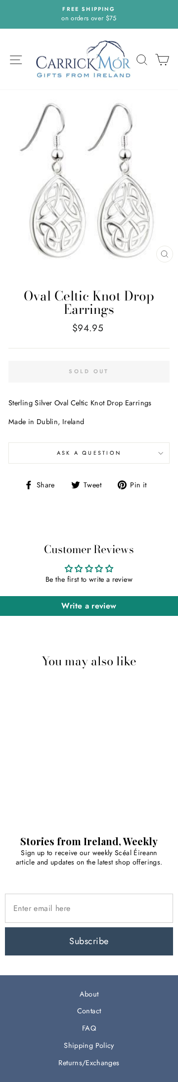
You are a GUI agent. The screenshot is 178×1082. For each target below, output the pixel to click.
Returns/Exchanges (88, 1063)
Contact (89, 1011)
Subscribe (88, 941)
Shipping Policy (89, 1045)
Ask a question (89, 453)
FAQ (89, 1028)
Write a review (88, 605)
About (89, 994)
